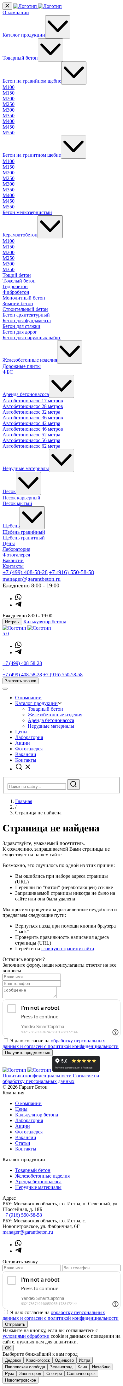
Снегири (54, 1373)
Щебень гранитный (24, 537)
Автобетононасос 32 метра (31, 412)
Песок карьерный (21, 497)
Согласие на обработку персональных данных (51, 1078)
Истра (84, 1360)
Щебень (11, 525)
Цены (9, 543)
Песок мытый (17, 503)
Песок (9, 491)
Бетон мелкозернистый (27, 212)
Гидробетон (15, 286)
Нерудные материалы (26, 468)
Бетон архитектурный (26, 314)
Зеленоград (61, 1367)
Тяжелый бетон (19, 280)
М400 (9, 121)
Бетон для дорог (20, 332)
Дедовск (13, 1360)
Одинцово (64, 1360)
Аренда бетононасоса (26, 394)
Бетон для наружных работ (32, 337)
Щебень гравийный (24, 532)
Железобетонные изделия (30, 360)
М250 (9, 104)
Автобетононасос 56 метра (31, 440)
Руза (9, 1373)
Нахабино (101, 1367)
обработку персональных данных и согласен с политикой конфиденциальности (61, 1043)
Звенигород (30, 1373)
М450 (9, 127)
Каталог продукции (24, 35)
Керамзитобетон (20, 234)
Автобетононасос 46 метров (33, 429)
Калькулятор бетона (44, 621)
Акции (22, 743)
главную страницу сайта (67, 948)
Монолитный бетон (24, 297)
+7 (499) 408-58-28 (25, 572)
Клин (82, 1367)
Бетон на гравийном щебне (32, 81)
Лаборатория (16, 549)
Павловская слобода (25, 1367)
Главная (23, 801)
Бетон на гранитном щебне (32, 155)
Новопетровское (20, 1380)
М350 (9, 115)
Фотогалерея (16, 554)
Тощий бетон (17, 275)
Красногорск (38, 1360)
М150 (9, 93)
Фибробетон (16, 292)
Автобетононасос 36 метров (33, 417)
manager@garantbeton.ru (32, 579)
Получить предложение (27, 1052)
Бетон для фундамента (27, 320)
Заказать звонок (20, 680)
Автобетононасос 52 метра (31, 434)
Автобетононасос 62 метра (31, 446)
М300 (9, 110)
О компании (16, 12)
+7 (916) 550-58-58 (71, 572)
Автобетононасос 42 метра (31, 423)
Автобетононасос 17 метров (33, 400)
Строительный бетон (25, 309)
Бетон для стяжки (21, 326)
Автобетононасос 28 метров (33, 406)
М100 (9, 87)
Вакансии (13, 560)
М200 (9, 98)
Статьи (22, 1143)
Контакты (13, 566)
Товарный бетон (20, 58)
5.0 (6, 633)
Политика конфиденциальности (37, 1075)
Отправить (15, 1324)
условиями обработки (26, 1336)
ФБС (8, 372)
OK (8, 1348)
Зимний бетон (18, 303)
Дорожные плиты (22, 366)
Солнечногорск (81, 1373)
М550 (9, 132)
